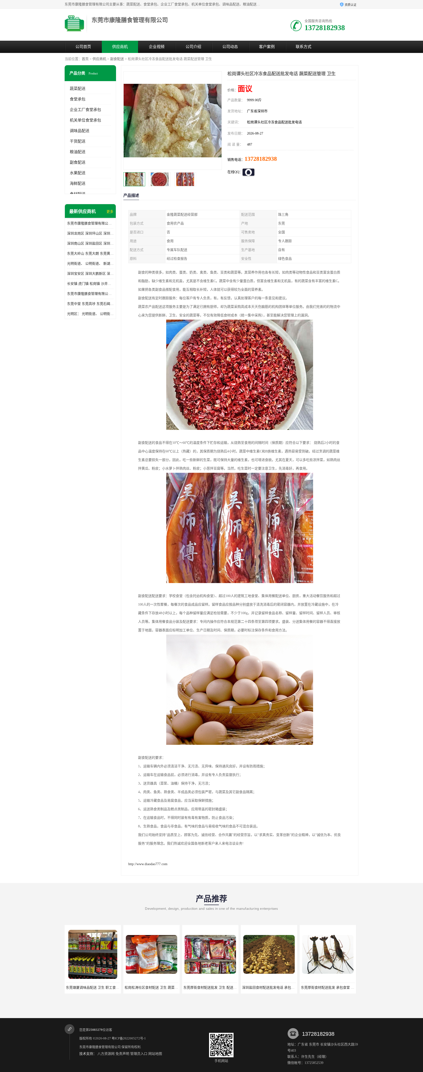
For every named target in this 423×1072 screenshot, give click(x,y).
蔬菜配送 (77, 89)
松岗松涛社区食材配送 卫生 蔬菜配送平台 (97, 987)
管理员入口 (138, 1054)
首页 (85, 59)
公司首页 (83, 47)
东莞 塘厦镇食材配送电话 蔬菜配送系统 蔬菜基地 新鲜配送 (345, 987)
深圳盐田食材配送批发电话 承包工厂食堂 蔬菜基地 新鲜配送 (229, 987)
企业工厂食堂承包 (85, 110)
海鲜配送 (77, 183)
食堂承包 (77, 99)
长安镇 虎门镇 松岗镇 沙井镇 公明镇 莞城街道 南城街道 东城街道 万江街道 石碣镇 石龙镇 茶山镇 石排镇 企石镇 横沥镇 (90, 284)
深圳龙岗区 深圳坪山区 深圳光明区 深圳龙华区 (90, 233)
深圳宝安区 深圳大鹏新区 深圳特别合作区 (90, 273)
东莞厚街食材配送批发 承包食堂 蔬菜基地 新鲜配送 (281, 987)
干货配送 (77, 141)
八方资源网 (106, 1054)
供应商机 (120, 47)
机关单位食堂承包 (85, 120)
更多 (109, 211)
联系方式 (303, 47)
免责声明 (122, 1054)
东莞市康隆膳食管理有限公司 (100, 1047)
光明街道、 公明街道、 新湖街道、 (90, 263)
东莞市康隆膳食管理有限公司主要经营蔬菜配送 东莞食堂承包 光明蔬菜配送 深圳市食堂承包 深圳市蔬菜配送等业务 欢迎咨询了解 (90, 223)
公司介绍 (193, 47)
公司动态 (230, 47)
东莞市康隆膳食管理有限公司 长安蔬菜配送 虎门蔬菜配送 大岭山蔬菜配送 (90, 294)
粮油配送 (77, 152)
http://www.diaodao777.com (147, 864)
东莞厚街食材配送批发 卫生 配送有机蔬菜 (156, 987)
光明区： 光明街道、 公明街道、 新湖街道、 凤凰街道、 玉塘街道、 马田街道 (90, 314)
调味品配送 (79, 131)
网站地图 (155, 1054)
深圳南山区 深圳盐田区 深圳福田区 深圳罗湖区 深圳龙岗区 (90, 243)
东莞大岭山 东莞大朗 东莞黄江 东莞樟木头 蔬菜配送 (90, 253)
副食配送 (117, 59)
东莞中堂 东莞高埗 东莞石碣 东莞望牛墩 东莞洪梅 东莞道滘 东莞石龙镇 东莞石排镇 (90, 304)
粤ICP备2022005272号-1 (129, 1038)
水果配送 (77, 173)
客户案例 (267, 47)
